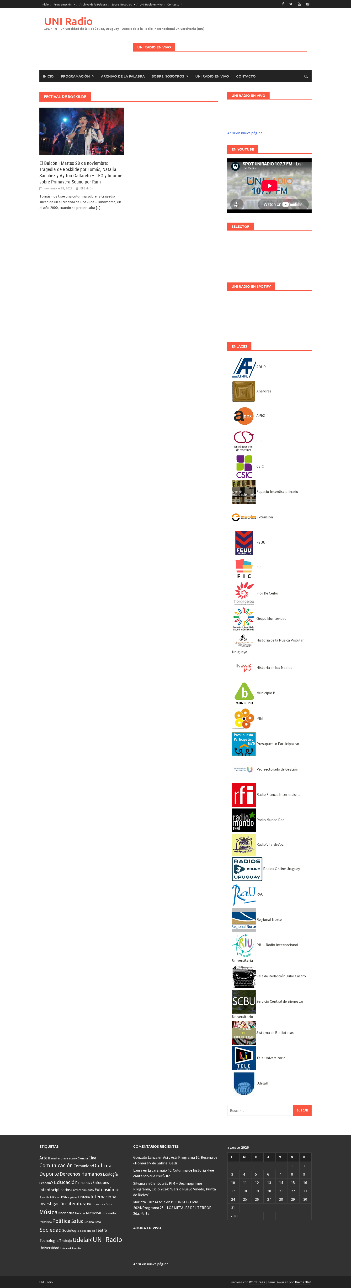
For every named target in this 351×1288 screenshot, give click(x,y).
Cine (92, 1158)
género (73, 1197)
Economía (46, 1183)
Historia (84, 1197)
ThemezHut (303, 1282)
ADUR (261, 366)
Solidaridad (87, 1230)
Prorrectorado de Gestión (277, 769)
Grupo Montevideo (271, 618)
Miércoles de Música (99, 1204)
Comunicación (56, 1165)
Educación (66, 1182)
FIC (259, 567)
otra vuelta (109, 1213)
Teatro (101, 1230)
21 (281, 1191)
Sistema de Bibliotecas (275, 1032)
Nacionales (66, 1213)
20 (269, 1191)
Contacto (173, 4)
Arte (43, 1158)
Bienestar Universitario (62, 1158)
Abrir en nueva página (244, 132)
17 (233, 1191)
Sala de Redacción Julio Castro (281, 976)
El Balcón (86, 188)
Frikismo (55, 1197)
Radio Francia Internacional (279, 794)
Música (48, 1212)
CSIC (260, 466)
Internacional (104, 1196)
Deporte (49, 1173)
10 (233, 1182)
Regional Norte (269, 919)
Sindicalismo (93, 1222)
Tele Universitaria (270, 1057)
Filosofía (44, 1197)
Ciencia (83, 1158)
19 (257, 1191)
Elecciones (85, 1183)
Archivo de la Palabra (93, 4)
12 (257, 1182)
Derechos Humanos (81, 1174)
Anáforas (263, 391)
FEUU (260, 542)
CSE (259, 440)
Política (61, 1221)
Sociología (70, 1230)
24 (233, 1199)
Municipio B (265, 692)
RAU (259, 894)
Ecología (110, 1174)
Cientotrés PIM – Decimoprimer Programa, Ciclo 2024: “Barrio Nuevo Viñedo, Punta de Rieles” (174, 1189)
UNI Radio (68, 21)
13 (269, 1182)
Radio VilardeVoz (270, 844)
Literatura (76, 1203)
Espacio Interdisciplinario (277, 491)
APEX (260, 415)
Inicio (45, 4)
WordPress (257, 1282)
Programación (62, 4)
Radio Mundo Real (271, 819)
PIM (259, 718)
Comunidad (84, 1165)
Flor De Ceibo (267, 593)
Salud (77, 1221)
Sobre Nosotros (122, 4)
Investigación (52, 1203)
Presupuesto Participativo (277, 743)
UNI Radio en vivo (151, 4)
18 (245, 1191)
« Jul (235, 1216)
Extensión (264, 517)
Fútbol (65, 1197)
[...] (98, 207)
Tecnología (48, 1240)
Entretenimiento (82, 1190)
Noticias (80, 1213)
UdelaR (262, 1083)
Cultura (103, 1165)
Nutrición (93, 1213)
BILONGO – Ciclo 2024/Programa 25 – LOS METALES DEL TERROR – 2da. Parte (173, 1207)
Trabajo (65, 1240)
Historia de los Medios (274, 667)
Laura (137, 1170)
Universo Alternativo (71, 1248)
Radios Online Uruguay (281, 868)
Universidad (49, 1247)
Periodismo (45, 1222)
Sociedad (50, 1229)
